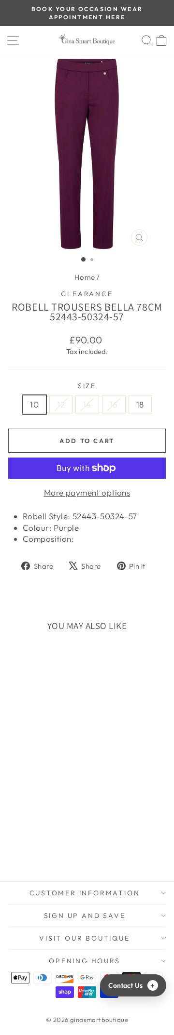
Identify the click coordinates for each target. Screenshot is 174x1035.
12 (61, 404)
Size (87, 385)
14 (87, 404)
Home (84, 277)
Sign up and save (85, 915)
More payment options (87, 492)
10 (34, 404)
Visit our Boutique (84, 938)
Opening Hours (84, 960)
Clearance (87, 293)
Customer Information (84, 893)
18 (140, 404)
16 (114, 404)
